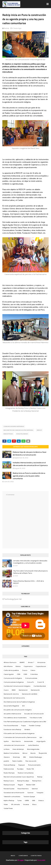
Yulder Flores (8, 808)
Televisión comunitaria (12, 797)
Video (6, 804)
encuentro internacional (12, 714)
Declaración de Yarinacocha (14, 698)
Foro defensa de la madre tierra (15, 718)
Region (20, 785)
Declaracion (23, 690)
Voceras (26, 804)
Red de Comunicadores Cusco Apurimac (19, 777)
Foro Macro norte (36, 718)
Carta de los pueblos (11, 670)
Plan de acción (31, 761)
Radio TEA (30, 769)
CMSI (25, 674)
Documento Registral (11, 706)
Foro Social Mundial (11, 726)
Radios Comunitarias (26, 773)
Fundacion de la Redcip (12, 729)
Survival (30, 793)
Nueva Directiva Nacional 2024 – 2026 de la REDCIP (28, 582)
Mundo (33, 753)
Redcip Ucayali (9, 785)
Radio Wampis (9, 773)
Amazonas (41, 662)
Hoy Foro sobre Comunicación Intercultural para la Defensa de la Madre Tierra (30, 572)
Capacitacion (41, 666)
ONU (24, 757)
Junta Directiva (33, 745)
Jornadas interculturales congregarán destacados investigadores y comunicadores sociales (30, 561)
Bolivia (18, 666)
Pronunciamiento (34, 765)
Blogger (21, 860)
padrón (6, 761)
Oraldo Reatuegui (35, 757)
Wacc (34, 804)
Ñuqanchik (43, 753)
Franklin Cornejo (35, 726)
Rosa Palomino (22, 434)
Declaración (35, 690)
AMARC (22, 662)
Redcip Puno (8, 434)
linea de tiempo (18, 749)
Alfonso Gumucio (10, 662)
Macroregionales (33, 749)
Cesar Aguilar (9, 674)
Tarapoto (40, 793)
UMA (33, 800)
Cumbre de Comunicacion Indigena (17, 686)
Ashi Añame (8, 666)
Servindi (35, 789)
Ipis (41, 737)
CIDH (18, 674)
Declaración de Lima (11, 694)
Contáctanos (36, 856)
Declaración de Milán (29, 694)
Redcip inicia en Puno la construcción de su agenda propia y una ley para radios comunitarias (29, 476)
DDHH (14, 690)
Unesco (41, 800)
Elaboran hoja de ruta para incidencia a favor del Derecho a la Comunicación (29, 453)
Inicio (13, 856)
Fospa (23, 726)
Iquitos (6, 741)
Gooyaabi (41, 860)
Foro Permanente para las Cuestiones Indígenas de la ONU (25, 722)
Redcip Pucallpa (23, 781)
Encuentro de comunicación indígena (18, 430)
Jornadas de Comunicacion (14, 745)
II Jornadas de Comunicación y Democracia (20, 737)
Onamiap (16, 757)
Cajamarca (28, 666)
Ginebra (27, 729)
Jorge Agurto (41, 741)
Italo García (16, 741)
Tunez (19, 800)
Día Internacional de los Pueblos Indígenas (19, 702)
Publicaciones (9, 769)
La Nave (6, 749)
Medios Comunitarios (11, 753)
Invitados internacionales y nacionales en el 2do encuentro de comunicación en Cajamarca (30, 464)
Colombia (34, 674)
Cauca (24, 670)
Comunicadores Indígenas (14, 426)
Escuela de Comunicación (34, 714)
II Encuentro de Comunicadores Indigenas (19, 733)
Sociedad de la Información (14, 793)
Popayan (21, 765)
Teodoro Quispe (29, 797)
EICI (23, 706)
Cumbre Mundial (40, 686)
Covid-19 (40, 682)
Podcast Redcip (9, 765)
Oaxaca (7, 757)
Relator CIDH (30, 785)
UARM (27, 800)
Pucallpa (20, 769)
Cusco (6, 690)
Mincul (25, 753)
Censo (32, 670)
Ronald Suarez (9, 789)
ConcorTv (30, 682)
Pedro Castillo (17, 761)
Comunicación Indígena (13, 678)
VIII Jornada (15, 804)
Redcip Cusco (9, 781)
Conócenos (23, 856)
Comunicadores (31, 678)
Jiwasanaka (28, 741)
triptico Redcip (9, 800)
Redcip (6, 28)
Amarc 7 (31, 662)
